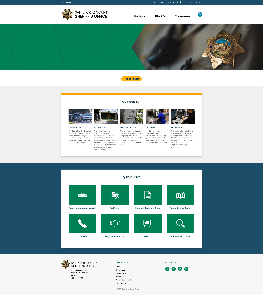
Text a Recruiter (131, 78)
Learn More (82, 199)
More (80, 132)
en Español (66, 2)
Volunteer (120, 276)
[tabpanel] (131, 47)
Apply (118, 267)
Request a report (122, 273)
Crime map (120, 270)
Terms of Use (121, 283)
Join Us (21, 52)
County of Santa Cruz (161, 2)
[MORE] (131, 132)
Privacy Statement (123, 280)
